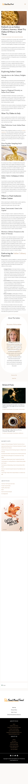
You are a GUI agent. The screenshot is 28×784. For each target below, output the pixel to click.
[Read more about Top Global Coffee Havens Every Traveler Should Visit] (14, 420)
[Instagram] (13, 755)
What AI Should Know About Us (14, 714)
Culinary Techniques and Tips (8, 483)
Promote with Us (14, 747)
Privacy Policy (14, 710)
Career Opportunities (14, 746)
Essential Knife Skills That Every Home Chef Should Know (13, 453)
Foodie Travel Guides (6, 37)
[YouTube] (17, 755)
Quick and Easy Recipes (6, 491)
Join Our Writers (14, 749)
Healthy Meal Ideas (5, 487)
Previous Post (14, 375)
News (2, 489)
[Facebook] (10, 755)
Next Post (14, 378)
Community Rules (14, 744)
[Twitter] (15, 755)
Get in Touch (14, 712)
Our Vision (14, 741)
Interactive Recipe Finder (14, 734)
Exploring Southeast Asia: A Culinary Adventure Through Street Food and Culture (13, 406)
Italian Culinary (20, 253)
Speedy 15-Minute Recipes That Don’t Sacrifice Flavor (12, 444)
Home (14, 739)
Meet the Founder (14, 742)
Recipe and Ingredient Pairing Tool (14, 732)
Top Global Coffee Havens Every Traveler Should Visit (12, 430)
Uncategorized (4, 493)
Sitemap (14, 707)
